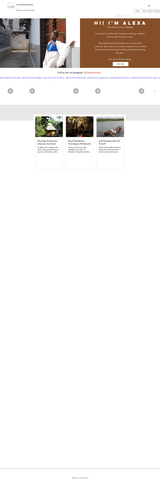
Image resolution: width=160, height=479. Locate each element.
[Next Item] (154, 91)
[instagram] (149, 6)
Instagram (129, 27)
